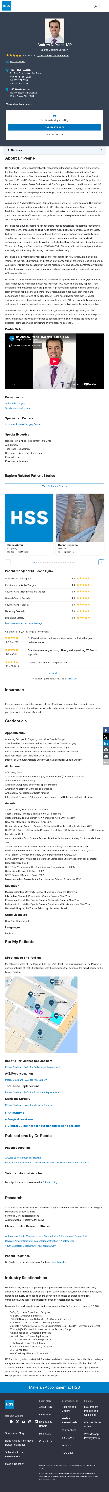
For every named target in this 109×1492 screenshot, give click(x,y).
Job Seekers (69, 1430)
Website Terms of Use (92, 1424)
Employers (68, 1437)
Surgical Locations (19, 1119)
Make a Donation (14, 1464)
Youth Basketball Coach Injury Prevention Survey (30, 1245)
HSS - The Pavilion (20, 69)
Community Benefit (45, 1424)
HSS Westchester (20, 89)
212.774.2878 (17, 61)
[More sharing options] (106, 762)
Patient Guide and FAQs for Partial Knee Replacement (32, 1067)
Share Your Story (14, 1433)
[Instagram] (31, 1421)
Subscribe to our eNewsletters (14, 1454)
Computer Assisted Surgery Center (23, 424)
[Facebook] (13, 1421)
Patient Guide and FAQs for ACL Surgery (26, 1079)
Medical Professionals (69, 1420)
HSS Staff (67, 1452)
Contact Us (45, 1441)
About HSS (45, 1406)
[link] (106, 730)
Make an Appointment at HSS (54, 1387)
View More (54, 673)
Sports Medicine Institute (18, 408)
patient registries (59, 1262)
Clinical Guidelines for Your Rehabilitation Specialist (42, 1126)
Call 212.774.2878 (54, 127)
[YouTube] (25, 1421)
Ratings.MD (72, 679)
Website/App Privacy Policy (92, 1436)
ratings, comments (53, 55)
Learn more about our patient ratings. (24, 623)
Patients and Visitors (69, 1408)
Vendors (66, 1445)
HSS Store (45, 1433)
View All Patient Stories (54, 486)
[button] (101, 562)
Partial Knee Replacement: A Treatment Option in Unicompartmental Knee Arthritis (47, 1162)
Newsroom (45, 1414)
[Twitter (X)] (19, 1421)
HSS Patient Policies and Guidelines (91, 1410)
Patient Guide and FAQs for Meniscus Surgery (28, 1105)
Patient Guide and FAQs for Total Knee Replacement (32, 1092)
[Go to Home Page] (9, 1404)
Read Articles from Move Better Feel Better (19, 1442)
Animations (14, 1113)
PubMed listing (49, 1182)
